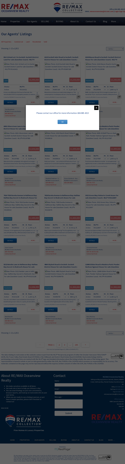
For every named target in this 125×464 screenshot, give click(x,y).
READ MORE (4, 408)
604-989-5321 (50, 182)
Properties (15, 21)
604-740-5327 (50, 321)
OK (62, 122)
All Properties (6, 42)
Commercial (18, 42)
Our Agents (32, 21)
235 (76, 345)
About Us (74, 21)
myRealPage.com (62, 449)
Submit (68, 413)
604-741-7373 (91, 182)
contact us (10, 401)
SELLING (45, 21)
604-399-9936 (50, 252)
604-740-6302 (9, 182)
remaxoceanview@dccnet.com (101, 11)
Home (3, 21)
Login (117, 11)
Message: (58, 397)
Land (28, 42)
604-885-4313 (9, 321)
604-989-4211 (9, 113)
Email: (57, 389)
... (70, 345)
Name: (57, 381)
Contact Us (91, 21)
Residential (36, 42)
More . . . (115, 21)
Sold (45, 42)
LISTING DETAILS (10, 102)
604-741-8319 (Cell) (92, 252)
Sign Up (122, 11)
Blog (105, 21)
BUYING (59, 21)
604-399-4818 (68, 182)
